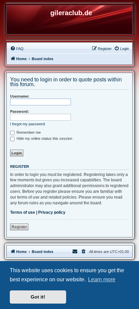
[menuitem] (17, 49)
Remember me (28, 132)
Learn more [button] (101, 279)
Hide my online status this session (44, 138)
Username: (19, 96)
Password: (19, 111)
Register (19, 227)
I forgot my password (27, 124)
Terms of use (22, 212)
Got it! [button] (38, 297)
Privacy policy (51, 212)
